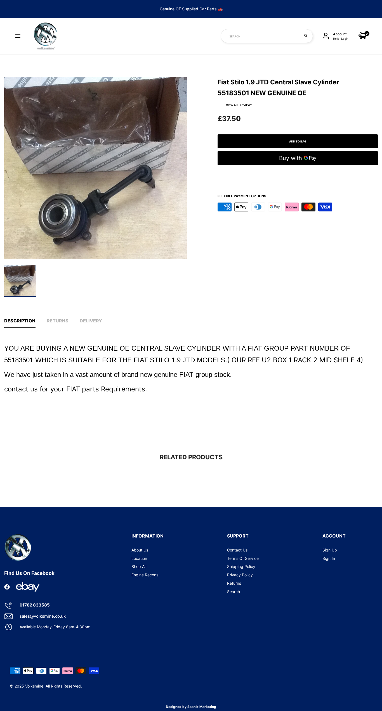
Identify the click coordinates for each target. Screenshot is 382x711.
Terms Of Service (243, 558)
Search (233, 591)
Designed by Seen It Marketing (191, 707)
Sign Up (329, 550)
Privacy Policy (240, 574)
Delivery (91, 321)
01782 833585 (35, 605)
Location (139, 558)
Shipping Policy (241, 566)
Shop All (138, 566)
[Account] (326, 36)
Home (9, 66)
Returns (58, 321)
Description (20, 321)
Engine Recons (144, 574)
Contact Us (237, 550)
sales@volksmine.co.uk (43, 616)
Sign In (328, 558)
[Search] (306, 36)
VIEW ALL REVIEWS (239, 105)
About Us (139, 550)
